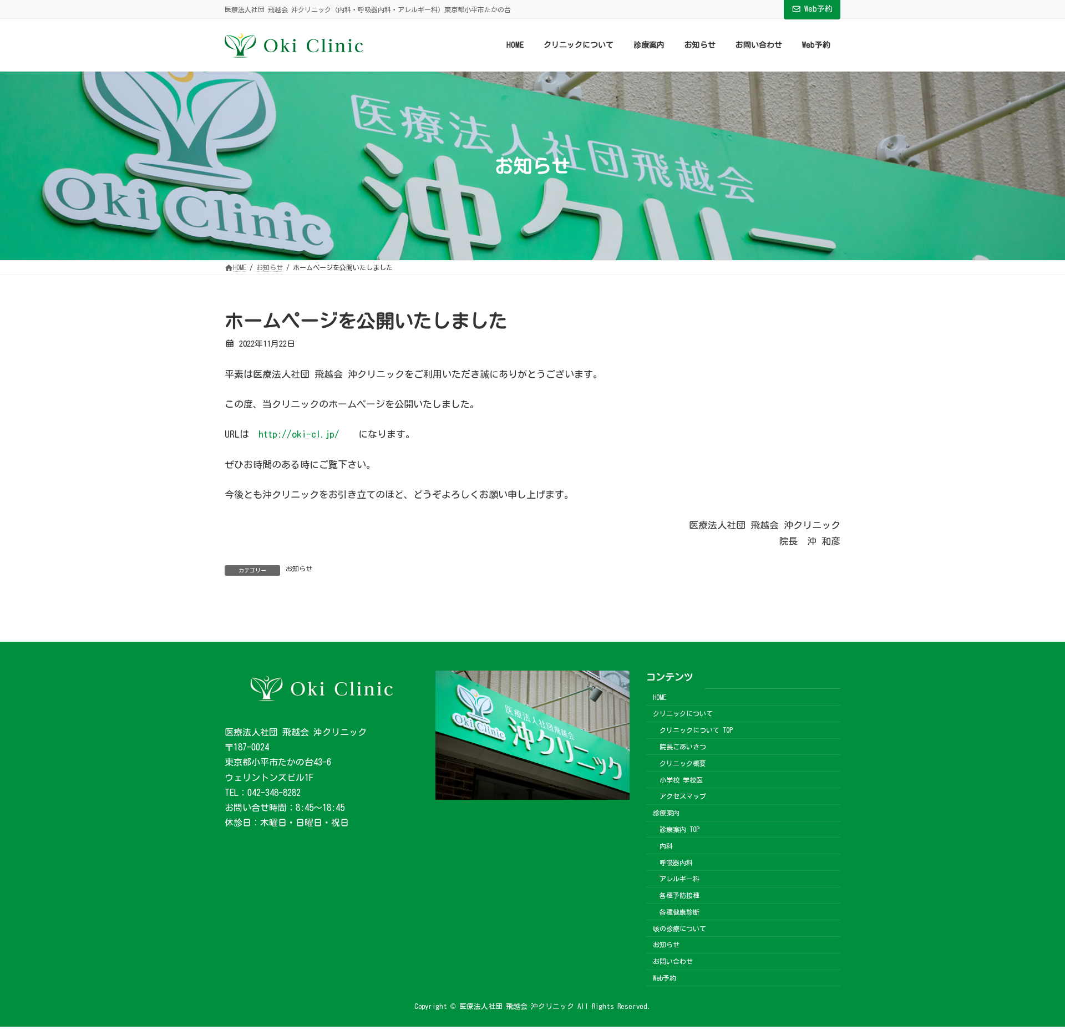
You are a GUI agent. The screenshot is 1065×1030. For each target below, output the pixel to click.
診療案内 (666, 812)
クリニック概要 (683, 763)
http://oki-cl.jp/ (298, 434)
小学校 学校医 (681, 780)
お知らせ (299, 568)
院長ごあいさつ (683, 746)
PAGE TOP (1032, 987)
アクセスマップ (683, 796)
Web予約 (818, 9)
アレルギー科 (679, 878)
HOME (659, 697)
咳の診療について (679, 928)
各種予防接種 (679, 895)
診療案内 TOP (679, 829)
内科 (666, 846)
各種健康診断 (679, 912)
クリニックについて (683, 713)
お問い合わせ (673, 961)
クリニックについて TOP (696, 730)
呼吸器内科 (676, 862)
